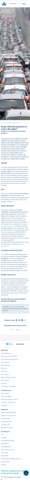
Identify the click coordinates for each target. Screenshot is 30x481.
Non (19, 329)
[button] (23, 4)
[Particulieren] (4, 3)
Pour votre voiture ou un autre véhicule (11, 122)
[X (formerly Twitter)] (19, 320)
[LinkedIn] (22, 320)
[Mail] (25, 320)
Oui (12, 329)
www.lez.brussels (14, 306)
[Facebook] (17, 320)
